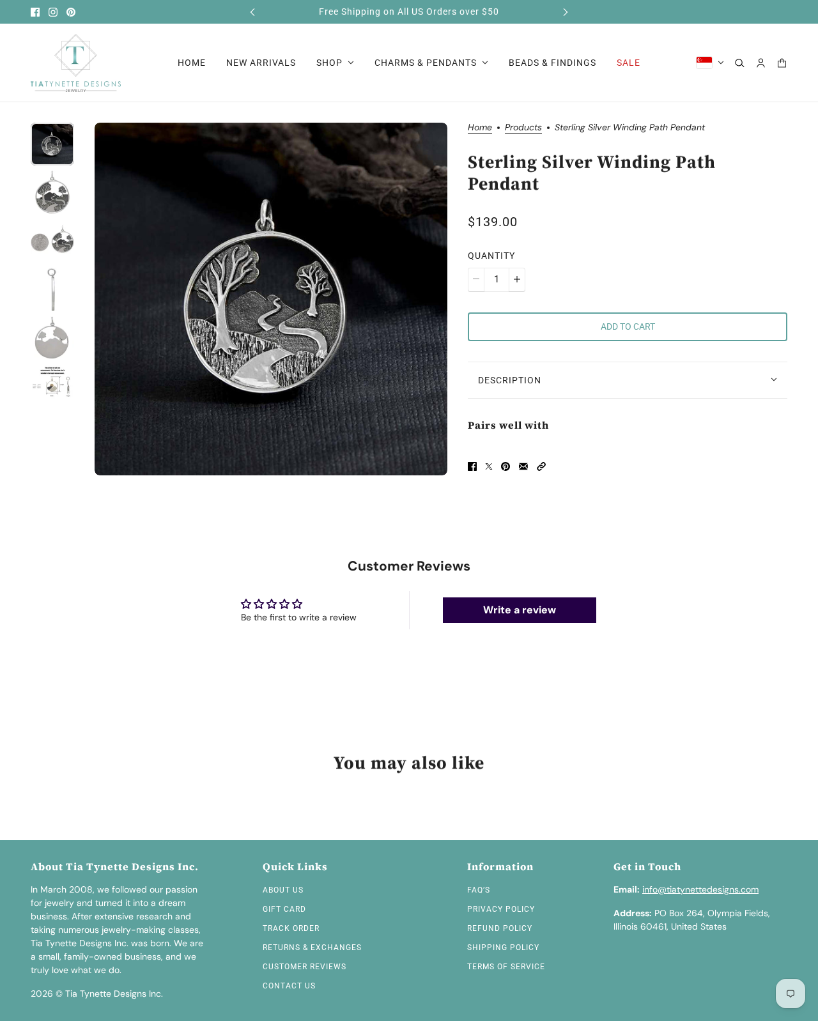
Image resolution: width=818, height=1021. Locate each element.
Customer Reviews (304, 966)
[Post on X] (489, 466)
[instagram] (53, 12)
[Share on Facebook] (472, 466)
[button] (541, 466)
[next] (566, 12)
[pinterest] (71, 12)
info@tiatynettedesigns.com (700, 889)
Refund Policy (499, 928)
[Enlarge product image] (271, 299)
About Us (283, 890)
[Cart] (781, 63)
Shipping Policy (503, 947)
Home (480, 128)
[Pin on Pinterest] (505, 466)
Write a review (519, 610)
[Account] (760, 63)
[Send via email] (523, 466)
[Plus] (517, 279)
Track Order (291, 928)
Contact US (289, 985)
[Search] (739, 63)
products (523, 128)
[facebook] (35, 12)
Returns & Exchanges (312, 947)
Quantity (491, 255)
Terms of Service (506, 966)
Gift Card (284, 909)
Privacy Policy (501, 909)
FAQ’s (478, 890)
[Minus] (476, 279)
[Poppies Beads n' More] (76, 63)
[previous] (252, 12)
